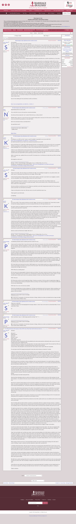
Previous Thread (18, 35)
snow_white (46, 107)
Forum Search (67, 35)
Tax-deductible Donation (15, 13)
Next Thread (46, 35)
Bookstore (6, 10)
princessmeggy (45, 301)
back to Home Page (38, 3)
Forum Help (63, 482)
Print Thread (5, 38)
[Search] (70, 33)
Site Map (49, 499)
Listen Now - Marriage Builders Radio (69, 5)
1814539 (59, 301)
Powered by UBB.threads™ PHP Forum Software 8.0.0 (38, 515)
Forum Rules (5, 482)
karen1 (46, 168)
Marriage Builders (69, 482)
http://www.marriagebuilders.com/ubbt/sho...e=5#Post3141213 (24, 140)
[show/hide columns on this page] (72, 33)
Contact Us (57, 482)
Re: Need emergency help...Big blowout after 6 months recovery (23, 107)
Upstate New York (6, 148)
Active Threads (40, 33)
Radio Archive (69, 10)
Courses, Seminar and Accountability (18, 10)
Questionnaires (47, 10)
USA (4, 120)
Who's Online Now (67, 40)
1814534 (59, 107)
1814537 (59, 199)
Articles (58, 13)
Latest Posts (67, 55)
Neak (47, 136)
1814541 (59, 328)
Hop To (23, 475)
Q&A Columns (51, 13)
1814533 (59, 40)
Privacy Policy (37, 499)
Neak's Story (13, 133)
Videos (30, 10)
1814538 (59, 239)
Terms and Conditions (29, 499)
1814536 (59, 168)
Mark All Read (11, 482)
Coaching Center (38, 10)
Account (54, 499)
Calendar (35, 33)
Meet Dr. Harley (32, 13)
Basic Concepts (42, 13)
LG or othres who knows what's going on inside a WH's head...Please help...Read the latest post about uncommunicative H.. (27, 328)
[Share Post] (56, 40)
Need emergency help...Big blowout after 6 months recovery (26, 40)
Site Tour (25, 13)
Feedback (22, 499)
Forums (31, 33)
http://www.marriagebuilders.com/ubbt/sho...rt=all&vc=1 (22, 104)
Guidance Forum (66, 13)
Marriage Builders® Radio (58, 10)
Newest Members (67, 47)
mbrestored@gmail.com (66, 26)
